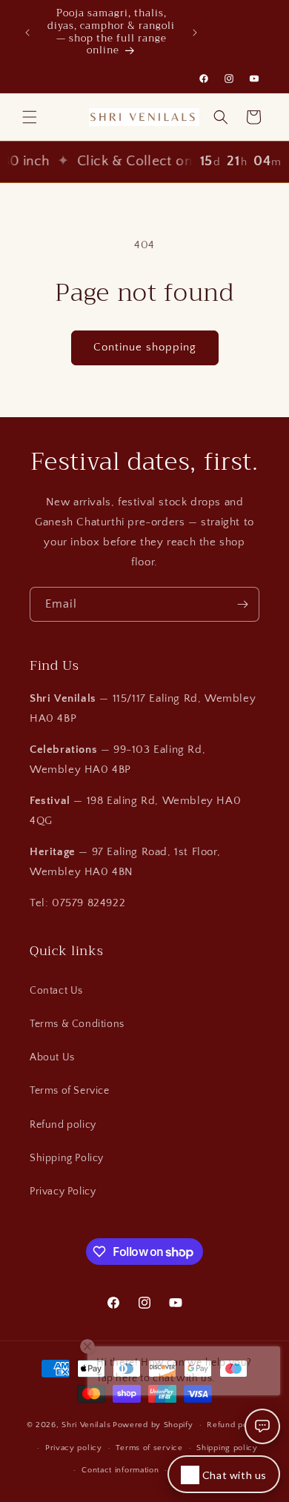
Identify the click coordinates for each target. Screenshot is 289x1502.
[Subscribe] (242, 604)
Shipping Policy (67, 1158)
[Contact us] (262, 1426)
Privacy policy (73, 1447)
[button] (29, 117)
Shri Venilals (86, 1424)
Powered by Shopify (153, 1424)
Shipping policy (227, 1447)
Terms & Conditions (77, 1024)
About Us (52, 1057)
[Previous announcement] (27, 32)
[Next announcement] (195, 32)
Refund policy (63, 1125)
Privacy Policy (63, 1191)
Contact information (120, 1470)
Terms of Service (70, 1091)
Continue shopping (144, 347)
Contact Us (56, 991)
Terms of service (149, 1447)
